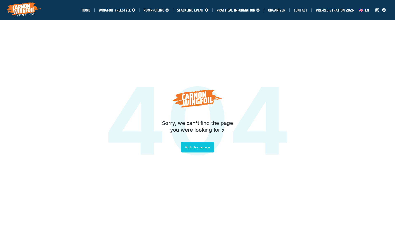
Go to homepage (197, 147)
